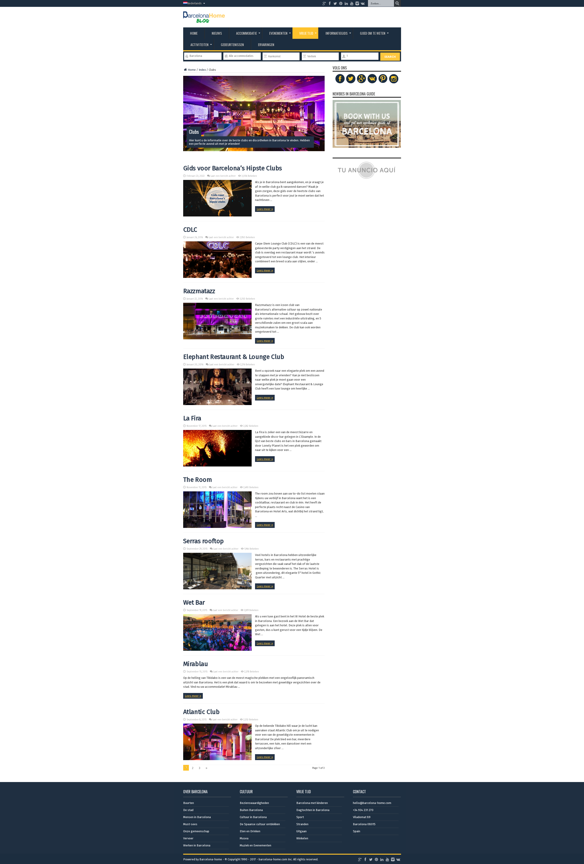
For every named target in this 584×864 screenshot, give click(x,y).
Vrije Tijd (306, 33)
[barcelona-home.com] (204, 19)
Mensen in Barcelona (197, 817)
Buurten (188, 803)
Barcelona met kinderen (312, 803)
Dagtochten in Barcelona (312, 810)
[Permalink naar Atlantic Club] (217, 759)
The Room (197, 479)
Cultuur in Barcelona (253, 817)
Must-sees (190, 824)
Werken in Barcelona (196, 845)
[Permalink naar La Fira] (217, 465)
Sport (300, 817)
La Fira (192, 418)
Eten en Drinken (250, 831)
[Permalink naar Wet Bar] (217, 649)
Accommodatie (246, 33)
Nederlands (194, 3)
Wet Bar (194, 602)
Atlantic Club (201, 712)
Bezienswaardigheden (254, 803)
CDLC (190, 229)
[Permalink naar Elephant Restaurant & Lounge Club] (217, 404)
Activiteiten (199, 44)
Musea (244, 838)
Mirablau (195, 664)
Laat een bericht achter (223, 176)
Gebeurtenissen (232, 44)
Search (390, 57)
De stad (188, 810)
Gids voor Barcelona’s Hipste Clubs (232, 168)
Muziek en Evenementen (255, 845)
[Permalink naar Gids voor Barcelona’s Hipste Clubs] (217, 215)
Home (194, 33)
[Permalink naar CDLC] (217, 277)
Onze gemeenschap (196, 831)
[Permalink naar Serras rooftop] (217, 588)
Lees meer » (265, 209)
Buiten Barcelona (251, 810)
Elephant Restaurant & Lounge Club (233, 357)
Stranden (302, 824)
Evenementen (278, 33)
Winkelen (302, 838)
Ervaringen (266, 44)
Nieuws (217, 33)
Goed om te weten (372, 33)
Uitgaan (301, 831)
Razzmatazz (199, 291)
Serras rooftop (203, 541)
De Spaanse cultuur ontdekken (260, 824)
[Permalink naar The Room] (217, 527)
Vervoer (188, 838)
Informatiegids (337, 33)
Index (202, 69)
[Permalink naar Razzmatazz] (217, 338)
